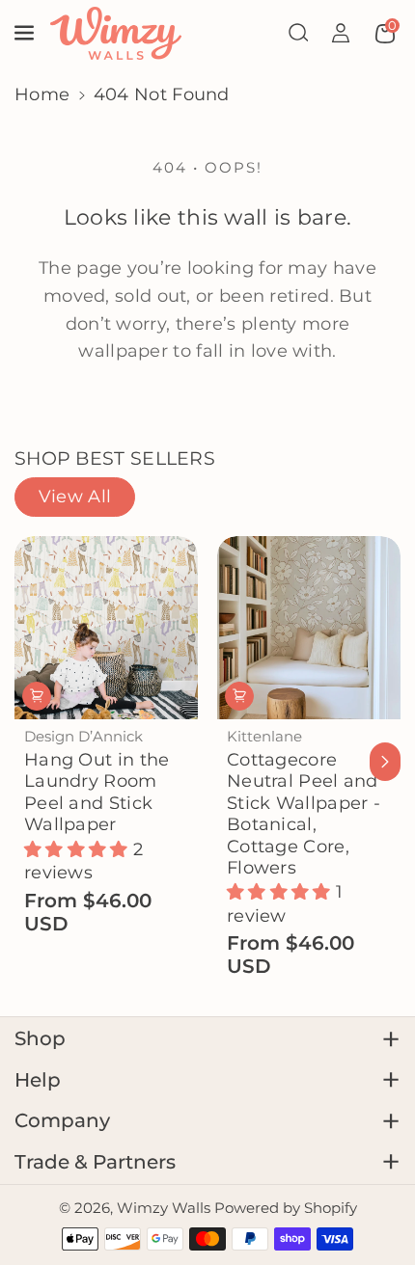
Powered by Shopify (285, 1207)
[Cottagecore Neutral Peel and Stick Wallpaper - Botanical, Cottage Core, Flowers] (309, 627)
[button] (26, 32)
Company (62, 1120)
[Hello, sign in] (340, 33)
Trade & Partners (95, 1161)
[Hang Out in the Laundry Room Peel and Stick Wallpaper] (106, 627)
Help (37, 1079)
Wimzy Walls (165, 1207)
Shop (40, 1038)
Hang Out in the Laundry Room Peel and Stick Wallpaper (97, 791)
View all (75, 496)
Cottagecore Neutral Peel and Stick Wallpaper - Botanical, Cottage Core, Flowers (303, 813)
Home (41, 94)
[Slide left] (30, 761)
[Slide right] (385, 761)
